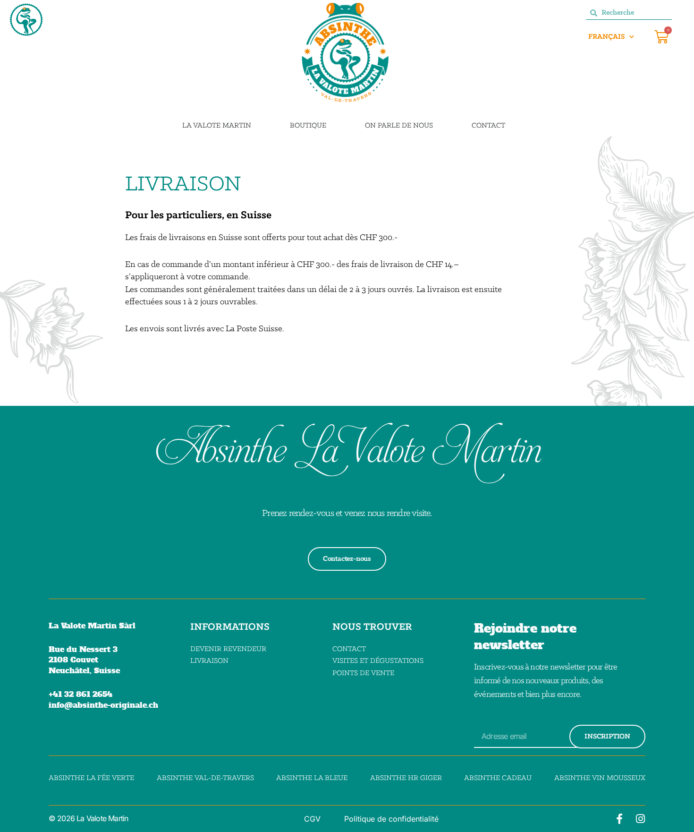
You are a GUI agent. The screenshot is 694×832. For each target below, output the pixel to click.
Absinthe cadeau (498, 778)
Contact (349, 649)
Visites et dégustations (377, 661)
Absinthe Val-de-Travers (205, 778)
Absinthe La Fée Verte (91, 778)
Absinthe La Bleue (311, 778)
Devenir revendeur (228, 649)
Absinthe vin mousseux (599, 778)
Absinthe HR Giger (406, 778)
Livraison (209, 661)
